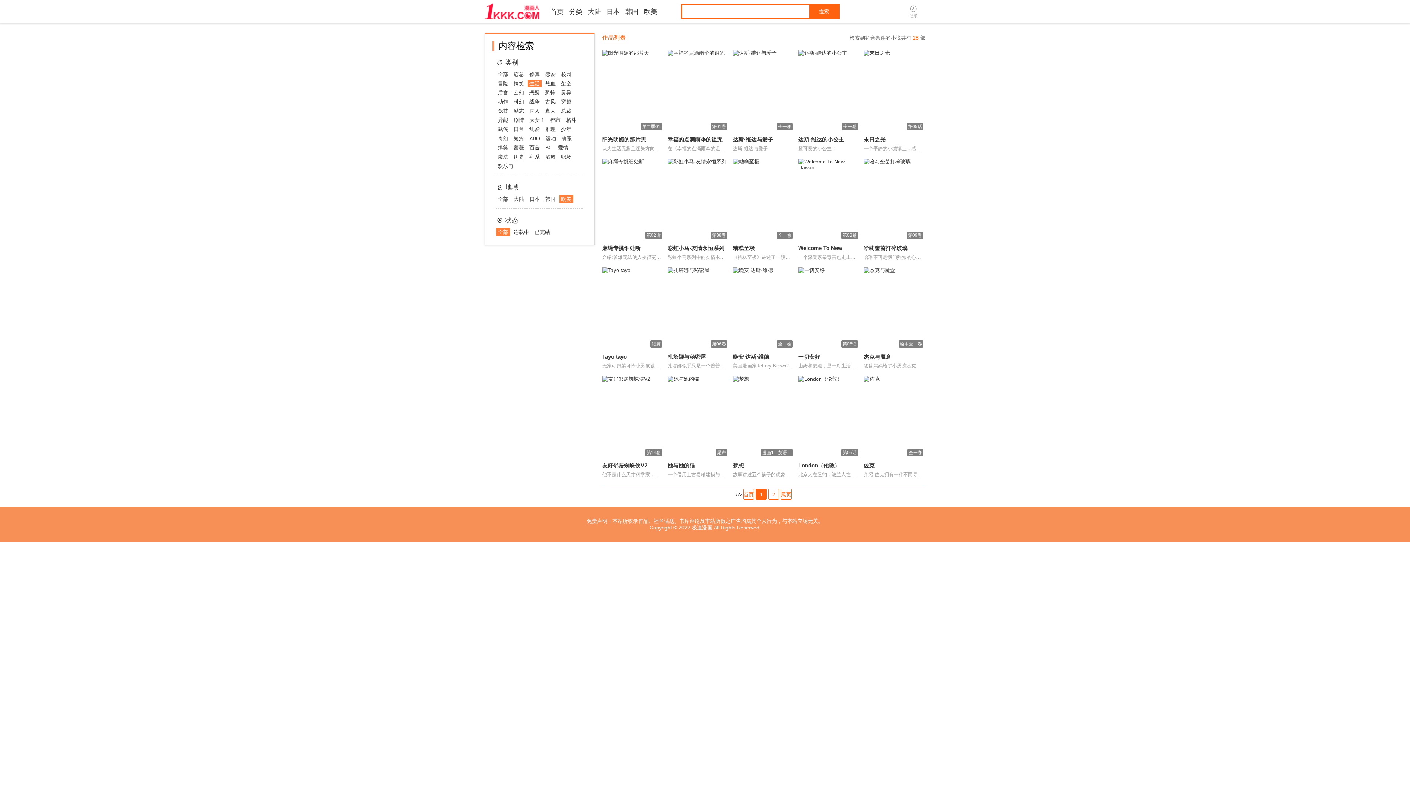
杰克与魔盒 (877, 357)
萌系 (566, 138)
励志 (519, 111)
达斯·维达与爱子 (753, 139)
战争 (534, 102)
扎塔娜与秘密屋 (687, 357)
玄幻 (519, 92)
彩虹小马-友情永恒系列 (696, 248)
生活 (534, 83)
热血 (550, 83)
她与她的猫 (681, 465)
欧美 (650, 11)
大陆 (594, 11)
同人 (534, 111)
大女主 (537, 120)
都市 (555, 120)
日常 (519, 129)
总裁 (566, 111)
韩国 (632, 11)
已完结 (542, 232)
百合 (534, 148)
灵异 (566, 92)
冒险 (503, 83)
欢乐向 (505, 166)
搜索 (824, 11)
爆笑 (503, 148)
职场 (566, 157)
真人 (550, 111)
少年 (566, 129)
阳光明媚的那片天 (624, 139)
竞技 (503, 111)
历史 (519, 157)
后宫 (503, 92)
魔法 (503, 157)
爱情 (563, 148)
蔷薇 (519, 148)
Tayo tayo (614, 357)
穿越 (566, 102)
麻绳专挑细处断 (621, 248)
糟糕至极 (744, 248)
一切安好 (809, 357)
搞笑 (519, 83)
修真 (534, 74)
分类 (575, 11)
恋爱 (550, 74)
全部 (503, 74)
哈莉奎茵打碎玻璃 (886, 248)
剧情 (519, 120)
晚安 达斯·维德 (751, 357)
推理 (550, 129)
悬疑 (534, 92)
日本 (613, 11)
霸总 (519, 74)
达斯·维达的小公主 (821, 139)
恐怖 (550, 92)
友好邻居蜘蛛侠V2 (624, 465)
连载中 (521, 232)
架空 (566, 83)
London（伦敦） (819, 465)
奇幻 (503, 138)
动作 (503, 102)
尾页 (786, 494)
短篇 (519, 138)
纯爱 (534, 129)
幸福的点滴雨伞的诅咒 (695, 139)
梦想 (738, 465)
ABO (534, 138)
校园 (566, 74)
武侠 (503, 129)
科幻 (519, 102)
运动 (551, 138)
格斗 (571, 120)
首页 (557, 11)
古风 (550, 102)
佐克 (869, 465)
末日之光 (875, 139)
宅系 (534, 157)
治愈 (550, 157)
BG (549, 148)
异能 (503, 120)
